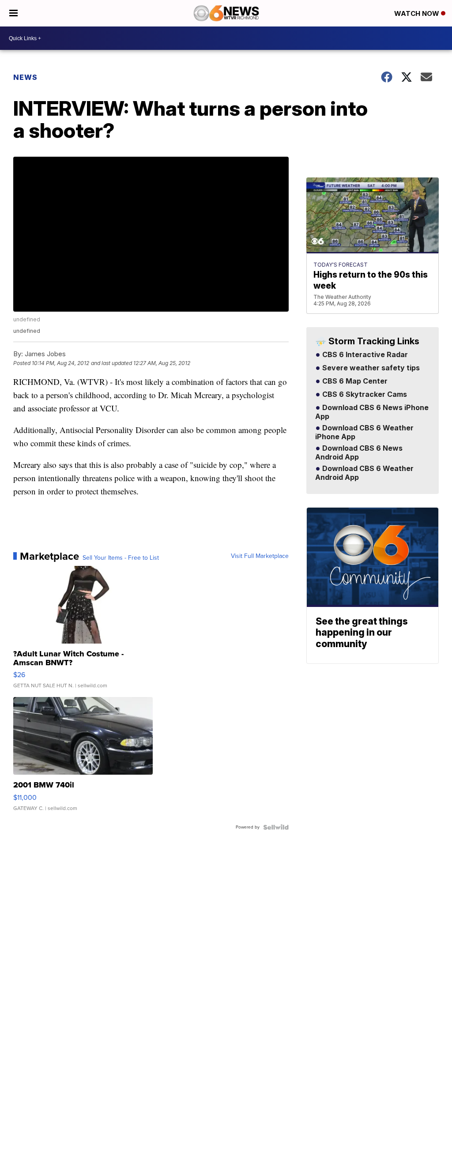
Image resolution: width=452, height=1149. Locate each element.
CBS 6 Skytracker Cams (363, 395)
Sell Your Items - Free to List (121, 558)
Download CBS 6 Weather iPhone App (364, 432)
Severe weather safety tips (370, 368)
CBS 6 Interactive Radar (364, 355)
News (25, 77)
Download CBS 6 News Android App (359, 453)
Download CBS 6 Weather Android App (364, 473)
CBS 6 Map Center (354, 381)
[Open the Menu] (13, 13)
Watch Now (417, 13)
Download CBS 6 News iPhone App (372, 412)
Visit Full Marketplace (260, 556)
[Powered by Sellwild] (276, 827)
